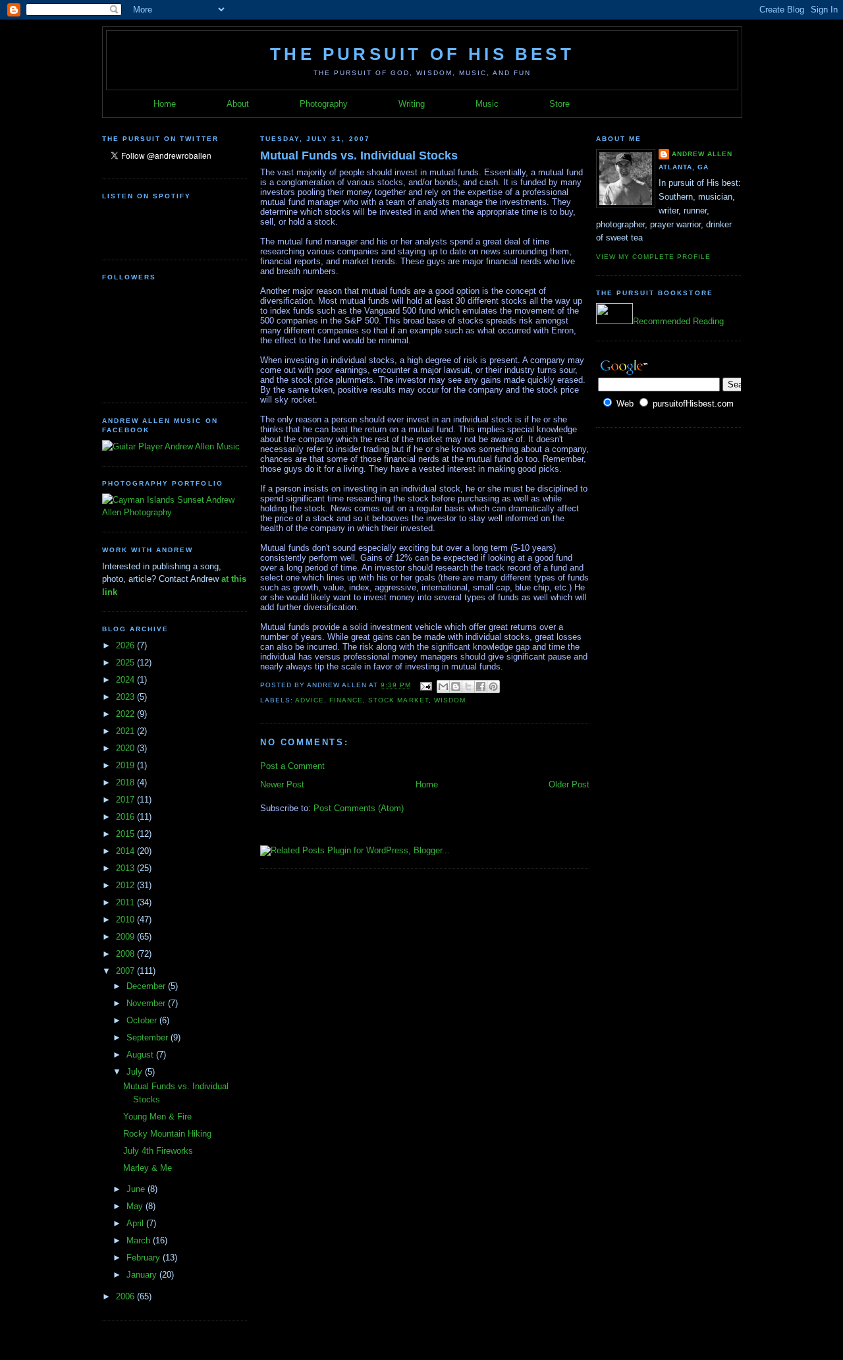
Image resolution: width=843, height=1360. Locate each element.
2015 (126, 834)
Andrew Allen (702, 153)
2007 (126, 971)
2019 (126, 765)
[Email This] (443, 686)
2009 (126, 937)
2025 (126, 662)
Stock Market (398, 700)
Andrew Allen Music (201, 446)
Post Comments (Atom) (358, 808)
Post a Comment (292, 766)
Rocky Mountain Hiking (167, 1134)
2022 (126, 714)
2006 (126, 1296)
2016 (126, 817)
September (148, 1037)
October (142, 1020)
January (142, 1275)
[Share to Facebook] (480, 686)
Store (559, 104)
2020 (126, 748)
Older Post (569, 784)
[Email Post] (425, 685)
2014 (126, 851)
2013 (126, 868)
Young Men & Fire (157, 1116)
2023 (126, 697)
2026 (126, 645)
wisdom (450, 700)
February (144, 1257)
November (147, 1003)
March (139, 1240)
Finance (346, 700)
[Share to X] (468, 686)
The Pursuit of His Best (422, 54)
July (135, 1072)
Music (487, 104)
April (136, 1223)
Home (164, 104)
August (141, 1055)
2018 (126, 782)
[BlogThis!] (455, 686)
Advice (309, 700)
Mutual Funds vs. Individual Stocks (359, 155)
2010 (126, 919)
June (137, 1189)
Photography (324, 104)
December (147, 986)
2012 (126, 885)
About (238, 104)
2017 (126, 800)
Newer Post (282, 784)
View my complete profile (653, 256)
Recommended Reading (678, 321)
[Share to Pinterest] (493, 686)
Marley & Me (147, 1168)
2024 (126, 680)
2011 (126, 902)
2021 (126, 731)
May (136, 1206)
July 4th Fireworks (158, 1151)
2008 (126, 954)
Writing (411, 104)
